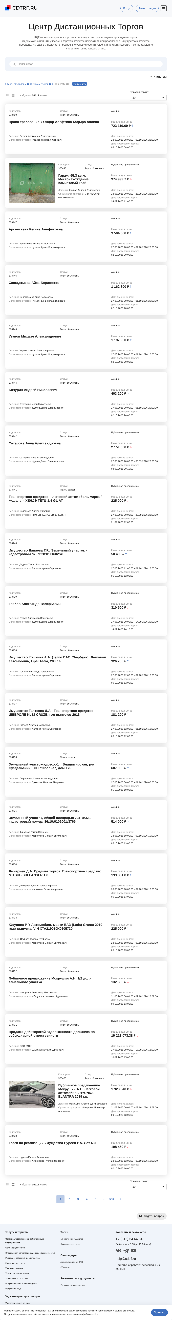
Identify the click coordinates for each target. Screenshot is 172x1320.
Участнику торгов (14, 1268)
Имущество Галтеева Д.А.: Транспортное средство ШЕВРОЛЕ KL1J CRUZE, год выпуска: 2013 (51, 712)
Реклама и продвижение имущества (22, 1258)
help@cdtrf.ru (126, 1259)
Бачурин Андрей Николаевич (33, 390)
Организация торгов (15, 1248)
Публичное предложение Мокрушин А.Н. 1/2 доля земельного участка (50, 980)
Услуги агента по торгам (16, 1278)
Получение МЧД (13, 1288)
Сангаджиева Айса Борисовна (34, 283)
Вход (126, 8)
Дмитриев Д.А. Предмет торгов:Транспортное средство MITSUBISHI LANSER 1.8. (55, 873)
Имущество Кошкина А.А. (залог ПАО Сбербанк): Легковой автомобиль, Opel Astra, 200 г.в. (57, 659)
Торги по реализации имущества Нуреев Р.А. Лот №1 (53, 1143)
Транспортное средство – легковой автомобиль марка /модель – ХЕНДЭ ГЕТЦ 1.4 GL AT (55, 498)
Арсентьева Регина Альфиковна (36, 229)
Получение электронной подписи (21, 1283)
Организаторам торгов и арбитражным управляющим (24, 1241)
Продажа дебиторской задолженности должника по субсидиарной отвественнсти (52, 1033)
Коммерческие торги (15, 1263)
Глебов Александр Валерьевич (35, 604)
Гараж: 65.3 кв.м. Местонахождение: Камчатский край (74, 179)
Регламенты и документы (72, 1285)
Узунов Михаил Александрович (35, 336)
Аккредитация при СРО (71, 1262)
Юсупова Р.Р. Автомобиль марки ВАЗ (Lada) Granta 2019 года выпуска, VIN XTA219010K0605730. (55, 926)
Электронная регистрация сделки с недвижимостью (30, 1253)
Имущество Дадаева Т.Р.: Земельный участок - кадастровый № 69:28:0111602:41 (48, 552)
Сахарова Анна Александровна (35, 443)
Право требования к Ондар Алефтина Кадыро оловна (54, 122)
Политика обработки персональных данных (138, 1267)
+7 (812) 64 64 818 (130, 1239)
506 (111, 1199)
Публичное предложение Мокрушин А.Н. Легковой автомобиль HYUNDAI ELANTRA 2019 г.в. (79, 1090)
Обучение (65, 1267)
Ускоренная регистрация (17, 1273)
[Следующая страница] (120, 1199)
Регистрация (147, 8)
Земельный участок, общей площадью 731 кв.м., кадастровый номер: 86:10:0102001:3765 (50, 819)
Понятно (159, 1312)
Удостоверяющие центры (17, 1303)
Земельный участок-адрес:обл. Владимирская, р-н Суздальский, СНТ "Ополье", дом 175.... (51, 766)
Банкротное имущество (71, 1239)
